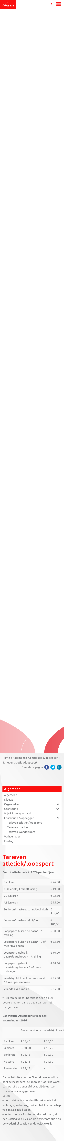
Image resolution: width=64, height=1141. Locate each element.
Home (6, 757)
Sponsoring (11, 808)
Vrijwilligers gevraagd (17, 813)
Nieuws (8, 799)
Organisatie (11, 804)
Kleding (8, 841)
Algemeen (19, 757)
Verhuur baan (12, 836)
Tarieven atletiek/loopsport (24, 822)
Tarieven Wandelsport (21, 831)
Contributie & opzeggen (43, 757)
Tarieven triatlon (17, 827)
